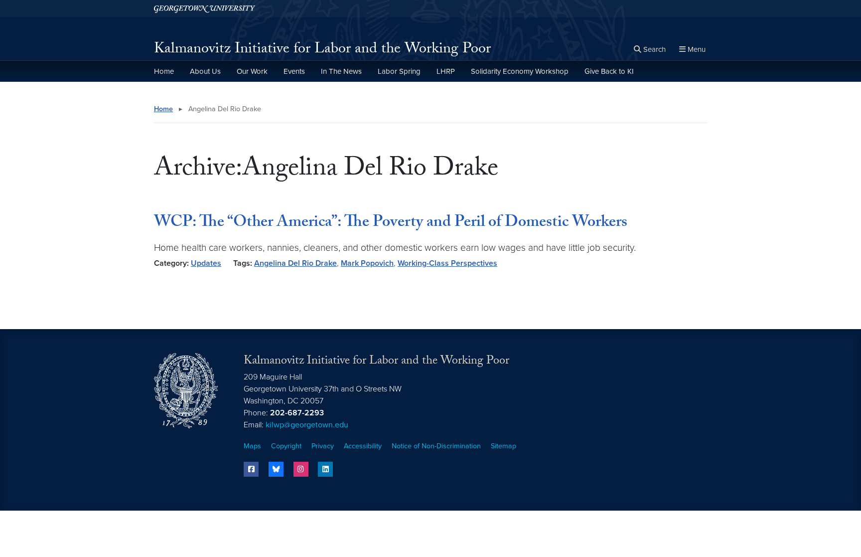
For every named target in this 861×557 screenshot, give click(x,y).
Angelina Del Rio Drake (295, 263)
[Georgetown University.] (204, 8)
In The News (341, 71)
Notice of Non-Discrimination (436, 446)
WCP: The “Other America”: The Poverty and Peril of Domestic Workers (390, 223)
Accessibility (363, 446)
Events (294, 71)
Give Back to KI (609, 71)
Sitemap (503, 446)
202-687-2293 (297, 413)
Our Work (252, 71)
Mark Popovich (367, 263)
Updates (206, 263)
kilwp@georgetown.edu (307, 425)
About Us (205, 71)
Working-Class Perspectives (447, 263)
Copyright (286, 446)
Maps (252, 446)
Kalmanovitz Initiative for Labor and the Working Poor (322, 50)
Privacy (322, 446)
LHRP (445, 71)
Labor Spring (399, 71)
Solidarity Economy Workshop (520, 71)
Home (164, 71)
